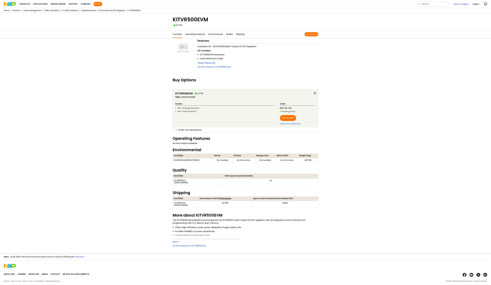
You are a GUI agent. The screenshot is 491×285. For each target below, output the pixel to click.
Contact (55, 274)
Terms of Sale (27, 281)
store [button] (98, 4)
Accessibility (39, 281)
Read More (79, 257)
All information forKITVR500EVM (214, 66)
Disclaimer (226, 198)
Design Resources (206, 62)
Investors (34, 274)
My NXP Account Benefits (76, 274)
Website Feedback (52, 281)
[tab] (245, 130)
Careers (22, 274)
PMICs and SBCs (52, 10)
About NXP (9, 274)
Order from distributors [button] (190, 129)
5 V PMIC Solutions (70, 10)
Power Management (33, 10)
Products (16, 10)
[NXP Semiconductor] (10, 4)
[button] (476, 4)
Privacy (6, 281)
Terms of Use (16, 281)
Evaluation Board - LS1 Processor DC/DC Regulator (103, 10)
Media (45, 274)
